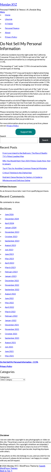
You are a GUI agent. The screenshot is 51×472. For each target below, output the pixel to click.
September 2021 (12, 338)
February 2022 (11, 316)
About (7, 32)
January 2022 (10, 320)
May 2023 (9, 258)
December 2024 (12, 219)
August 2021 (10, 342)
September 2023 (12, 241)
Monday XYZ (8, 4)
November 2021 (12, 329)
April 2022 (9, 307)
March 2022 (10, 311)
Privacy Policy (11, 37)
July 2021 (9, 347)
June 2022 (9, 298)
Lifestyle (8, 19)
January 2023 (10, 276)
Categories (5, 377)
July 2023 (9, 249)
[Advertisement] (25, 406)
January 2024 (10, 227)
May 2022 (9, 302)
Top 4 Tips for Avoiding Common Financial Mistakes (24, 168)
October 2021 (11, 333)
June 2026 (9, 214)
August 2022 (10, 294)
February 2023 (11, 272)
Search (3, 136)
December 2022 (12, 280)
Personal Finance (12, 28)
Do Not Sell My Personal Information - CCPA (19, 362)
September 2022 (12, 289)
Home (7, 15)
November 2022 (12, 285)
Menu (2, 12)
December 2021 (12, 325)
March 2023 (10, 267)
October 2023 (11, 236)
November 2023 (12, 232)
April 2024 (9, 223)
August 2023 (10, 245)
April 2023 (9, 263)
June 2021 (9, 351)
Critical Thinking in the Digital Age (17, 172)
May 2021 (9, 356)
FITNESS (9, 23)
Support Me (26, 132)
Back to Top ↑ (6, 471)
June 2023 (9, 254)
